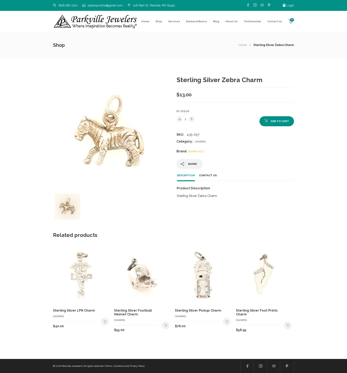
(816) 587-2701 (68, 5)
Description (186, 175)
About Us (231, 21)
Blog (216, 21)
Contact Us (274, 21)
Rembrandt (196, 151)
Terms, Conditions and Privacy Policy (125, 366)
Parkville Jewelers (72, 366)
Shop (158, 21)
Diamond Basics (196, 21)
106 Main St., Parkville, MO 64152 (154, 5)
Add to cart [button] (105, 322)
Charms (200, 141)
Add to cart (280, 121)
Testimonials (252, 21)
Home (145, 21)
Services (174, 21)
